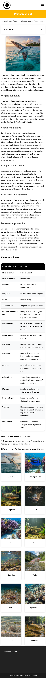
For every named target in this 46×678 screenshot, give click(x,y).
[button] (42, 5)
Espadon (11, 477)
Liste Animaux (7, 21)
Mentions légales (11, 651)
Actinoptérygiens (27, 21)
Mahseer (34, 640)
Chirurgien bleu (35, 477)
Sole (11, 640)
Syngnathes (34, 608)
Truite (34, 575)
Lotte (11, 608)
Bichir (35, 542)
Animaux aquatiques (22, 441)
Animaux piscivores (8, 444)
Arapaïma (11, 510)
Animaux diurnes (37, 441)
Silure (35, 510)
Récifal (11, 542)
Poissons (16, 21)
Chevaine (11, 575)
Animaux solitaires (23, 444)
